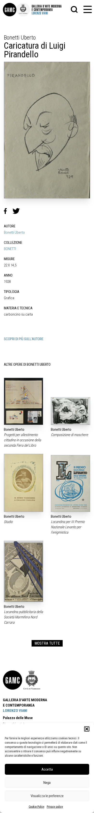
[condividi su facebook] (8, 211)
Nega (47, 782)
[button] (86, 729)
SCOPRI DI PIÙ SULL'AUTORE (23, 339)
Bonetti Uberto (14, 232)
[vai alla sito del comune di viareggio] (31, 680)
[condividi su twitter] (18, 211)
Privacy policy (55, 806)
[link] (9, 9)
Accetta (47, 769)
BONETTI (10, 249)
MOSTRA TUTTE (47, 643)
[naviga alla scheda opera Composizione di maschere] (70, 411)
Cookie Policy (36, 806)
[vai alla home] (12, 680)
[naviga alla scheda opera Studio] (23, 483)
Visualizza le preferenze (47, 796)
